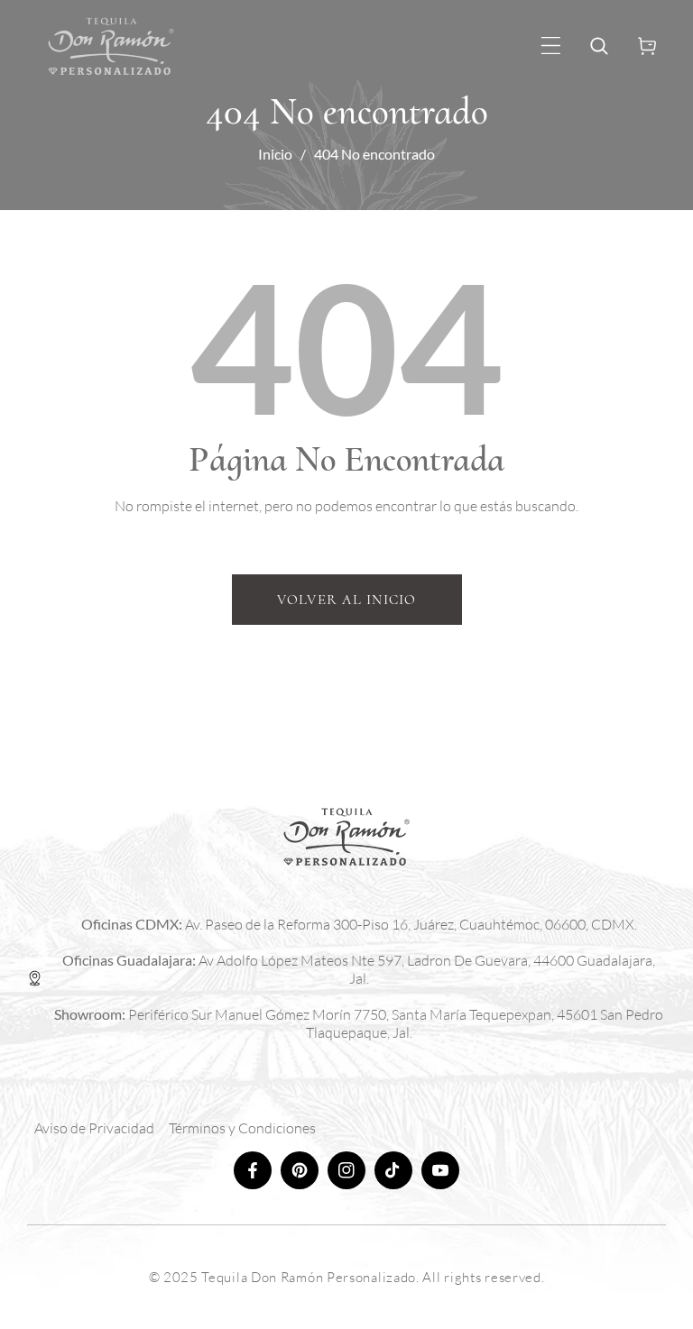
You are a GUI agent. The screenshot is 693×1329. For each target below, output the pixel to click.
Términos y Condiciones (242, 1128)
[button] (551, 45)
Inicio (275, 153)
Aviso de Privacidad (94, 1128)
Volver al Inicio (347, 600)
